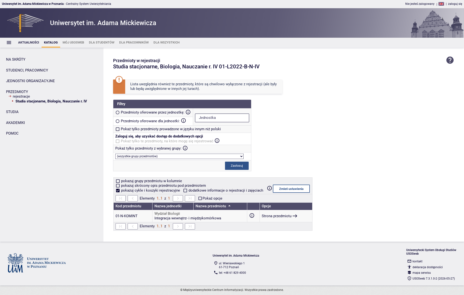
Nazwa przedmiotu (211, 206)
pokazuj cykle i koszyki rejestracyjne (150, 190)
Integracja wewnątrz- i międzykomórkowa (187, 218)
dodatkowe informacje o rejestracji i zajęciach (225, 190)
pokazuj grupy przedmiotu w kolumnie (151, 181)
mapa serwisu (422, 272)
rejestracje (21, 96)
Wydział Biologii (167, 213)
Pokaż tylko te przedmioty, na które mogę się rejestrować (167, 141)
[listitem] (29, 43)
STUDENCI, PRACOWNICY (27, 70)
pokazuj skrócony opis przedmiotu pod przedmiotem (163, 185)
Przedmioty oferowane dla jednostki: (150, 121)
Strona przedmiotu (276, 216)
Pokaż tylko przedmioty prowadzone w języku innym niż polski (171, 129)
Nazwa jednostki (167, 206)
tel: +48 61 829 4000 (232, 272)
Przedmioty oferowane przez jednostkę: (152, 112)
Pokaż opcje (212, 198)
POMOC (12, 133)
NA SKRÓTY (15, 59)
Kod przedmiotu (128, 206)
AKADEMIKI (15, 123)
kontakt (417, 261)
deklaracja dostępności (428, 267)
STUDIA (12, 112)
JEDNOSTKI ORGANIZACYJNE (30, 81)
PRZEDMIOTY (17, 92)
